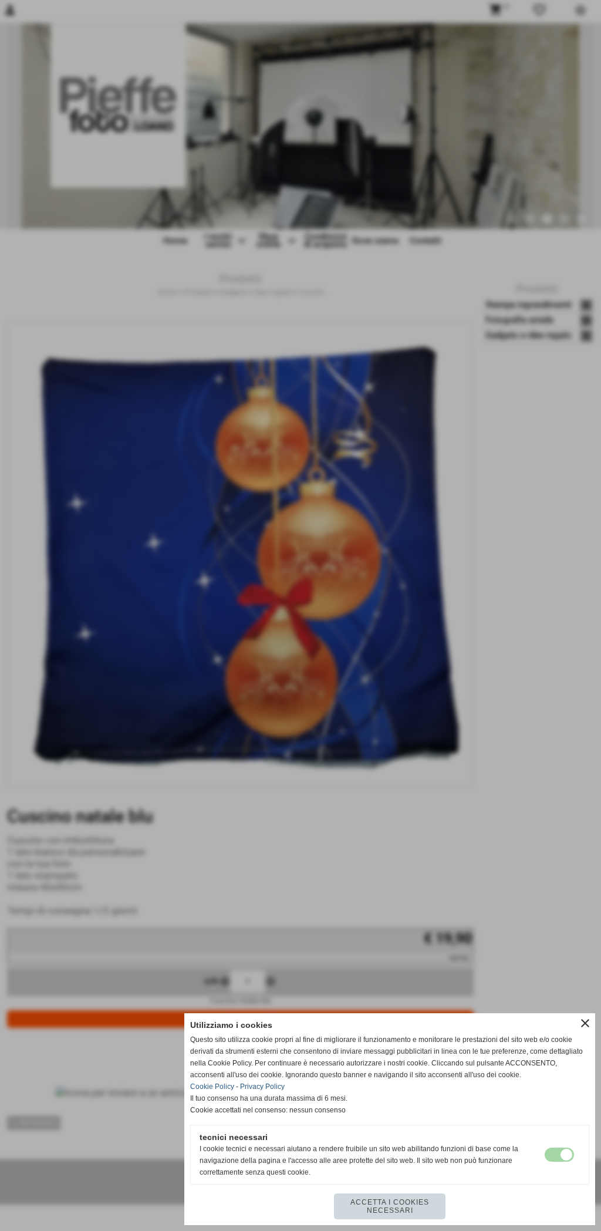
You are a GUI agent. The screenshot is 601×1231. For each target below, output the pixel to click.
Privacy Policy (262, 1086)
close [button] (585, 1023)
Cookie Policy (212, 1086)
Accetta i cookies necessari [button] (389, 1206)
